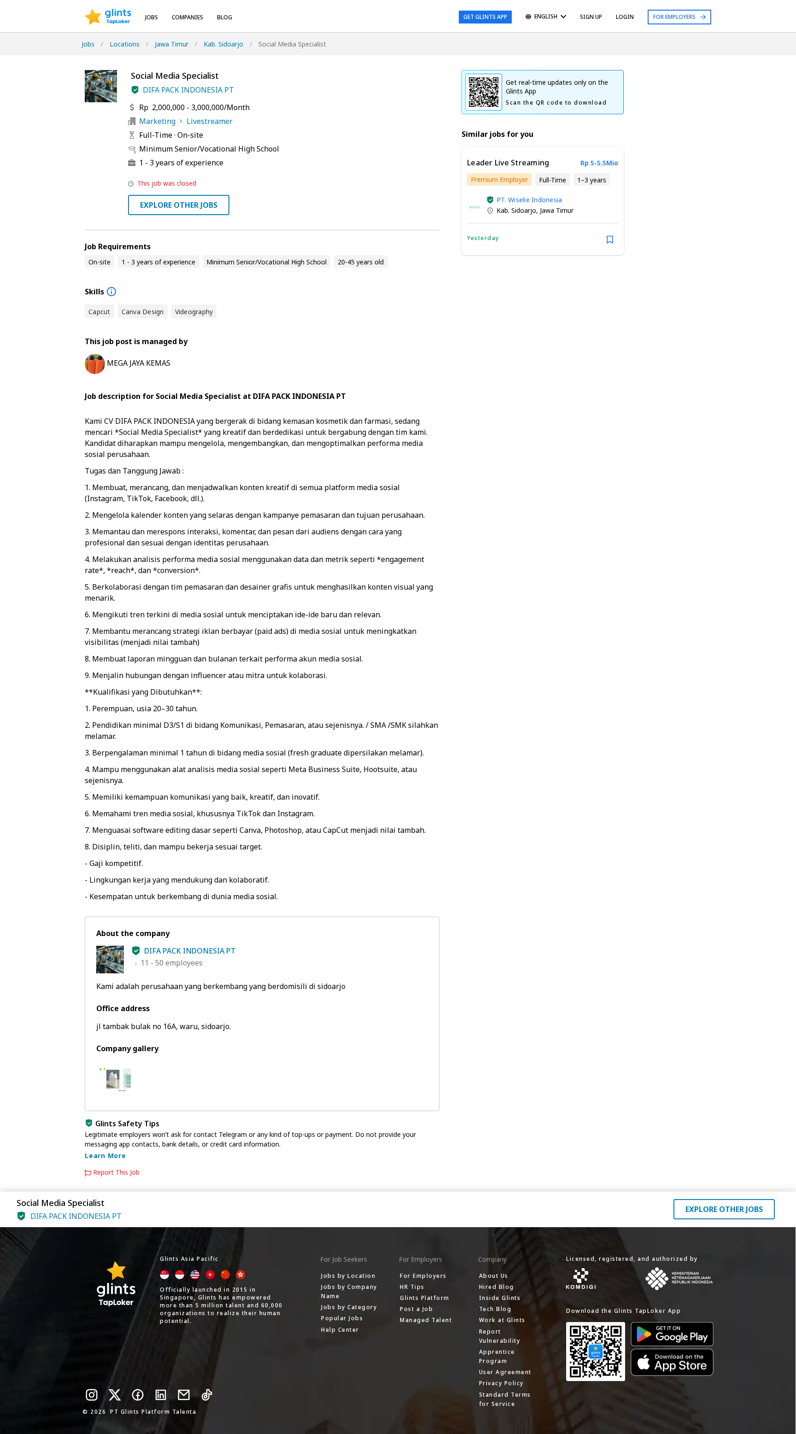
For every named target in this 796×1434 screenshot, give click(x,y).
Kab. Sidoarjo (223, 44)
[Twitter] (114, 1395)
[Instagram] (91, 1395)
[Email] (184, 1395)
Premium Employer (499, 179)
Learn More (105, 1155)
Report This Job (116, 1172)
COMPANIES (187, 17)
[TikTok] (207, 1395)
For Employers (674, 17)
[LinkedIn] (161, 1395)
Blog (224, 17)
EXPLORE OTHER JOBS (178, 205)
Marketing (157, 121)
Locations (125, 44)
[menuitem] (546, 17)
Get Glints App (485, 17)
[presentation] (108, 17)
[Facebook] (138, 1395)
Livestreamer (210, 121)
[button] (135, 90)
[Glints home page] (108, 17)
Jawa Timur (171, 44)
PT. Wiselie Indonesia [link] (529, 199)
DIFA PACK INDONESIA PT (188, 90)
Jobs (151, 17)
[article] (543, 200)
